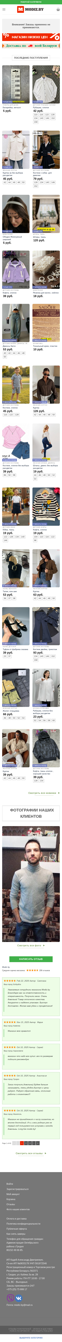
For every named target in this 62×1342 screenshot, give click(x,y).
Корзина (10, 1199)
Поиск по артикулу (20, 1331)
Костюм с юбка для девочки (42, 174)
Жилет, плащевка (11, 711)
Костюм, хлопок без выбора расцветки (16, 466)
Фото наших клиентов (18, 1209)
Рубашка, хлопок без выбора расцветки (43, 712)
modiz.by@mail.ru (23, 1305)
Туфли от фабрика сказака (15, 649)
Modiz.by (6, 967)
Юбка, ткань (8, 530)
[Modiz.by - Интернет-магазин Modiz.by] (31, 9)
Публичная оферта (16, 1229)
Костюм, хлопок (10, 408)
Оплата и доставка (16, 1218)
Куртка (36, 408)
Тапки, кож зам (10, 591)
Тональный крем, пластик (45, 346)
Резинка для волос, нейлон (46, 293)
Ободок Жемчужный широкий (12, 238)
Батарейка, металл (12, 107)
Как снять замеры (15, 1234)
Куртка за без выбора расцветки (13, 174)
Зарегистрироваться (17, 1189)
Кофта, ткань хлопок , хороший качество (43, 772)
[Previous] (4, 884)
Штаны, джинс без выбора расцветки (45, 466)
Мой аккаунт (13, 1194)
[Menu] (4, 9)
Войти (9, 1184)
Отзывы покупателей (20, 1329)
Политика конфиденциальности (23, 1224)
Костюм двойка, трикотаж (45, 649)
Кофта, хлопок (9, 293)
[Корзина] (58, 9)
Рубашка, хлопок (41, 107)
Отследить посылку (42, 1331)
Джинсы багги (9, 346)
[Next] (57, 884)
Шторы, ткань (39, 237)
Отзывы (10, 1204)
